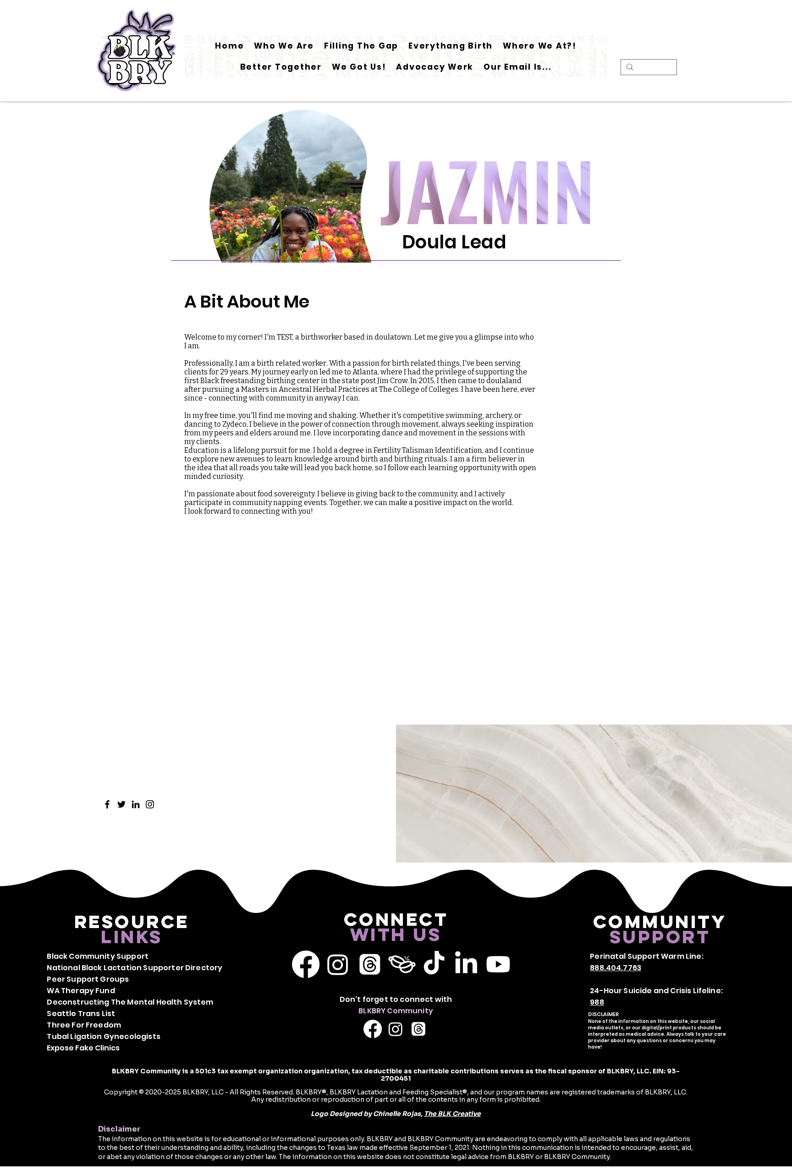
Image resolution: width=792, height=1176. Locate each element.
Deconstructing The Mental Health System (130, 1002)
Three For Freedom (84, 1025)
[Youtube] (498, 964)
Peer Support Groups (88, 979)
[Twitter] (121, 804)
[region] (293, 223)
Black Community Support (97, 956)
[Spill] (402, 964)
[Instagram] (149, 804)
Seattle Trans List (81, 1013)
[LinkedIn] (135, 804)
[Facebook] (107, 804)
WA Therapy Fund (81, 990)
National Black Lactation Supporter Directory (134, 967)
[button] (361, 45)
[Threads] (370, 964)
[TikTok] (434, 964)
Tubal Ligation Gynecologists (103, 1036)
